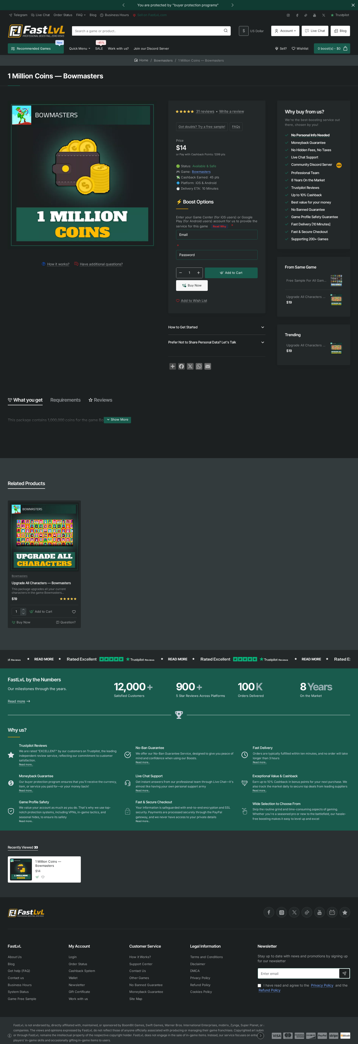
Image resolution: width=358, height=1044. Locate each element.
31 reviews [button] (205, 111)
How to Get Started (183, 327)
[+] (198, 273)
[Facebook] (269, 912)
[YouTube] (319, 912)
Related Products (26, 483)
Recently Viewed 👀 (23, 847)
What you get (28, 400)
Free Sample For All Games (306, 280)
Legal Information (205, 946)
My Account (79, 946)
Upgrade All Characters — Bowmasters (306, 297)
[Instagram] (281, 912)
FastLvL (14, 946)
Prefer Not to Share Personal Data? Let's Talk (202, 342)
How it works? (58, 264)
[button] (123, 4)
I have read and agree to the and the (303, 987)
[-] (180, 273)
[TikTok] (306, 912)
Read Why (219, 226)
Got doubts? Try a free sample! (202, 127)
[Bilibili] (332, 912)
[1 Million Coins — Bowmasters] (21, 869)
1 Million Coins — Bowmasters (48, 863)
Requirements (65, 400)
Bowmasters (163, 60)
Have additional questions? (101, 264)
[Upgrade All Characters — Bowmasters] (336, 300)
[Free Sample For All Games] (336, 281)
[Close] (353, 5)
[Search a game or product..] (226, 31)
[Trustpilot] (344, 912)
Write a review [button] (231, 111)
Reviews (103, 400)
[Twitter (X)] (294, 912)
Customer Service (145, 946)
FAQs (236, 127)
